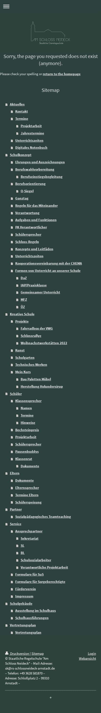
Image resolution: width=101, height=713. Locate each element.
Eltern (14, 473)
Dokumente (30, 466)
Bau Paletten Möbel (36, 379)
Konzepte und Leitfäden (34, 249)
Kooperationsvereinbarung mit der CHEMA (48, 263)
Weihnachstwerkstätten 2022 (44, 343)
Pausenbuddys (27, 451)
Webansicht (87, 658)
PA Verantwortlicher (31, 227)
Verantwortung (27, 212)
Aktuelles (17, 104)
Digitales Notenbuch (31, 147)
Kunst (20, 350)
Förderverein (25, 589)
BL (23, 552)
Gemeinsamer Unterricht (40, 292)
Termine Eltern (27, 495)
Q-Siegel (27, 191)
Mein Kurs (23, 372)
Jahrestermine (32, 133)
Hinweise (28, 422)
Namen (26, 408)
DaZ (24, 278)
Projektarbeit (31, 126)
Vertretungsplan (23, 625)
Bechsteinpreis (27, 430)
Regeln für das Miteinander (36, 205)
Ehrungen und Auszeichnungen (40, 162)
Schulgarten (25, 357)
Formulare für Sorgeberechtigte (40, 581)
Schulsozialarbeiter (36, 560)
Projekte (22, 321)
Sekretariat (30, 538)
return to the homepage (62, 74)
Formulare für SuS (29, 574)
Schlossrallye (31, 335)
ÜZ (23, 306)
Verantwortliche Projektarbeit (44, 567)
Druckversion (19, 653)
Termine (21, 118)
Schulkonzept (20, 154)
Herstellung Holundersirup (42, 386)
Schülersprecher (28, 234)
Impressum (24, 596)
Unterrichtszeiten (29, 140)
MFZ (24, 299)
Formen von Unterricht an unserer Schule (48, 270)
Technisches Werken (31, 364)
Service (15, 524)
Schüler (16, 393)
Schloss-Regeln (27, 241)
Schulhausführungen (32, 618)
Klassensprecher (28, 400)
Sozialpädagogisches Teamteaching (43, 516)
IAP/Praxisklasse (34, 285)
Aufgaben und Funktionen (36, 220)
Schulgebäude (21, 603)
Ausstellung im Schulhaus (35, 610)
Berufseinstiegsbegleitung (41, 176)
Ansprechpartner (29, 531)
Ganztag (21, 198)
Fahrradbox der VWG (37, 328)
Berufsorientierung (30, 183)
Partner (16, 509)
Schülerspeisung (28, 502)
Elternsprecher (27, 487)
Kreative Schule (22, 314)
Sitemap (37, 653)
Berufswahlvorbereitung (34, 169)
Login (92, 653)
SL (22, 545)
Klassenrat (23, 458)
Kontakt (21, 111)
